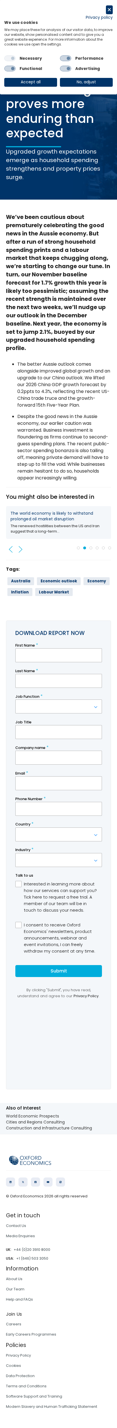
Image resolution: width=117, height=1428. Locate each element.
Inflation (20, 592)
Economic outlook (59, 581)
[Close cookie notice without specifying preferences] (109, 9)
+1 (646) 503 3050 (32, 1258)
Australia (20, 581)
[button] (11, 549)
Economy (96, 581)
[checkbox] (10, 58)
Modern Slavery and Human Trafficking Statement (51, 1406)
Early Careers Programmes (31, 1334)
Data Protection (20, 1375)
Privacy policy (99, 17)
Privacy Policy (18, 1355)
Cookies (13, 1365)
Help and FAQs (19, 1299)
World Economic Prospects (32, 1116)
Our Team (15, 1289)
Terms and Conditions (26, 1386)
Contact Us (16, 1225)
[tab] (78, 548)
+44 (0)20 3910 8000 (32, 1249)
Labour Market (54, 592)
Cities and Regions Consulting (35, 1122)
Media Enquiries (20, 1236)
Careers (13, 1324)
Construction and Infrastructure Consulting (49, 1128)
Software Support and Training (34, 1396)
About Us (14, 1278)
